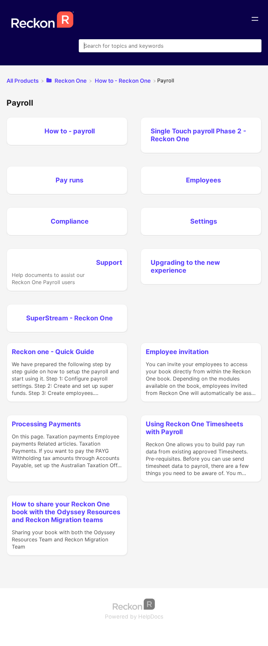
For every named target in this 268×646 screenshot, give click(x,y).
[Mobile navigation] (255, 19)
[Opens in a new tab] (134, 604)
